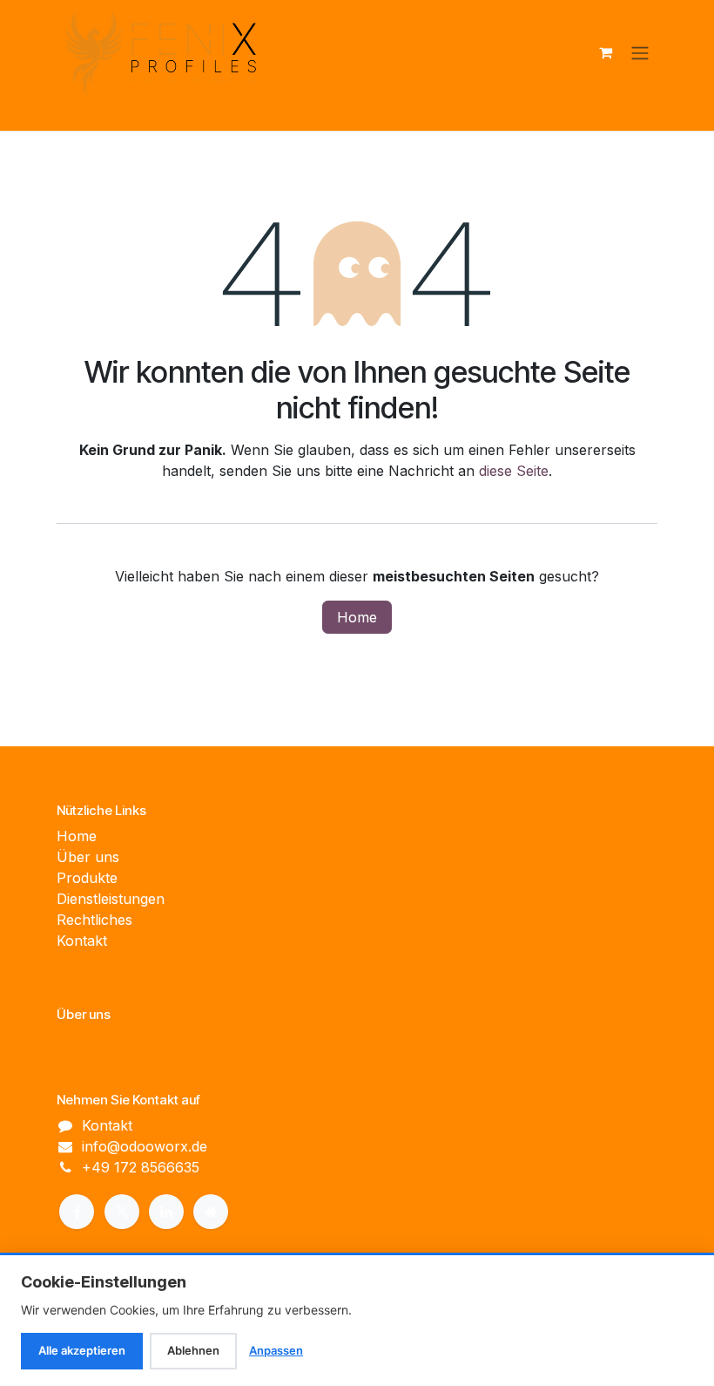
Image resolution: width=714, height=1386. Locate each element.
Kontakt (82, 940)
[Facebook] (76, 1211)
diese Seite (514, 470)
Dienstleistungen (111, 898)
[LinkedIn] (166, 1211)
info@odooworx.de (144, 1146)
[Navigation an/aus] (640, 52)
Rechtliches (94, 919)
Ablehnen (193, 1350)
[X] (121, 1211)
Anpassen (276, 1350)
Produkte (87, 878)
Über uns (88, 857)
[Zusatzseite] (210, 1211)
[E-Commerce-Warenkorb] (605, 52)
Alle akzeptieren (81, 1350)
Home (357, 617)
